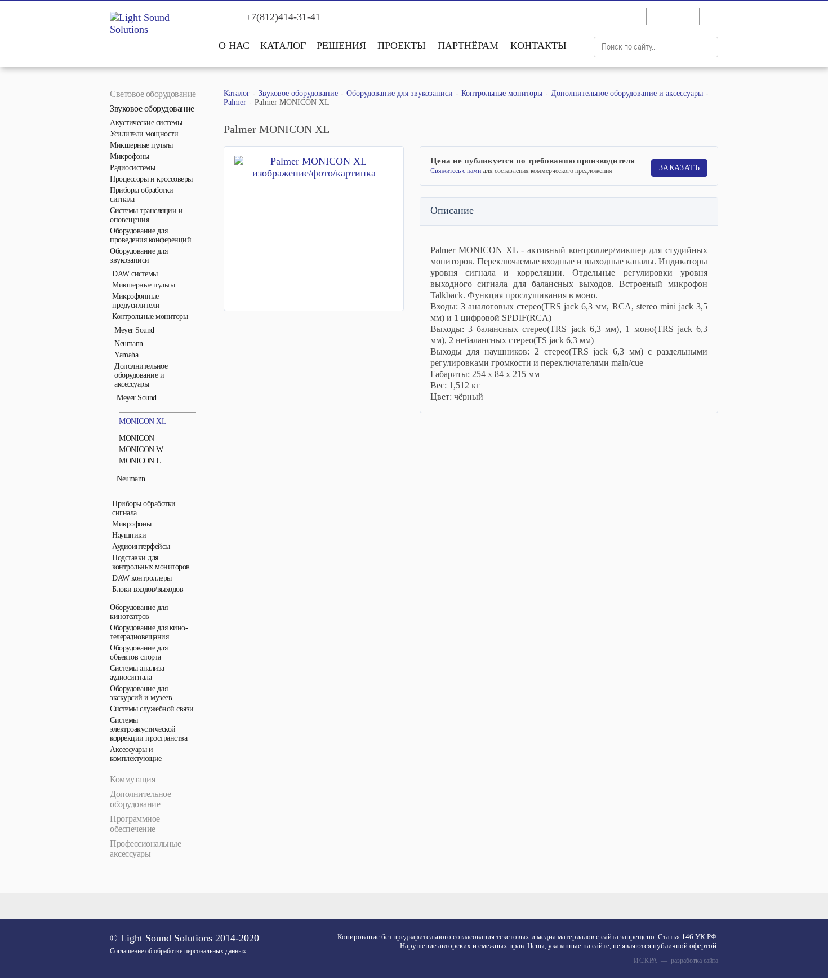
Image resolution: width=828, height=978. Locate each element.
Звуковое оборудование (152, 108)
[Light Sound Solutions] (155, 24)
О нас (234, 45)
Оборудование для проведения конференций (150, 235)
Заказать (679, 167)
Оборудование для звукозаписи (138, 255)
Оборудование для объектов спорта (138, 652)
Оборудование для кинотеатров (138, 612)
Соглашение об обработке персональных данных (178, 951)
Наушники (129, 535)
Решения (341, 45)
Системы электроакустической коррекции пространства (148, 729)
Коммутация (132, 779)
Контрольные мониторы (150, 316)
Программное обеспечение (135, 824)
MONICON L (140, 461)
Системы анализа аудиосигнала (137, 672)
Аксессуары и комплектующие (136, 754)
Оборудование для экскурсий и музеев (141, 693)
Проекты (401, 45)
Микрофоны (129, 156)
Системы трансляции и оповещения (146, 215)
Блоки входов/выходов (147, 589)
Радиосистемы (132, 167)
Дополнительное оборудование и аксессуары (140, 375)
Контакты (538, 45)
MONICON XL (142, 421)
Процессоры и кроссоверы (151, 179)
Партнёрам (468, 45)
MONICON (136, 438)
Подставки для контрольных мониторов (151, 562)
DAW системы (135, 273)
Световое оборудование (153, 94)
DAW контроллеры (142, 578)
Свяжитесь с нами (455, 171)
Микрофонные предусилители (136, 300)
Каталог (283, 45)
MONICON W (141, 449)
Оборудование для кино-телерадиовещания (149, 632)
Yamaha (126, 355)
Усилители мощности (144, 134)
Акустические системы (146, 122)
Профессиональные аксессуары (145, 848)
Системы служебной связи (152, 709)
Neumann (128, 343)
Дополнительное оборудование (140, 799)
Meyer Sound (134, 330)
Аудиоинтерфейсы (141, 546)
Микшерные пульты (141, 145)
